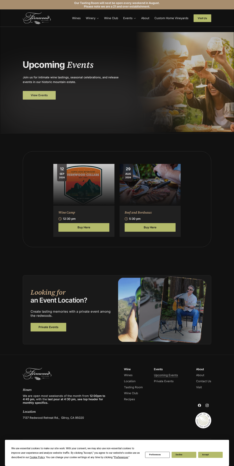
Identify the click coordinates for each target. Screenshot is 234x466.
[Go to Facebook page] (199, 405)
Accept (205, 455)
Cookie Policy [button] (37, 457)
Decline (179, 455)
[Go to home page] (37, 18)
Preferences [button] (121, 457)
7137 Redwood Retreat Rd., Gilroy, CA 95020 (53, 417)
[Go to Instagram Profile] (207, 405)
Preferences (155, 455)
